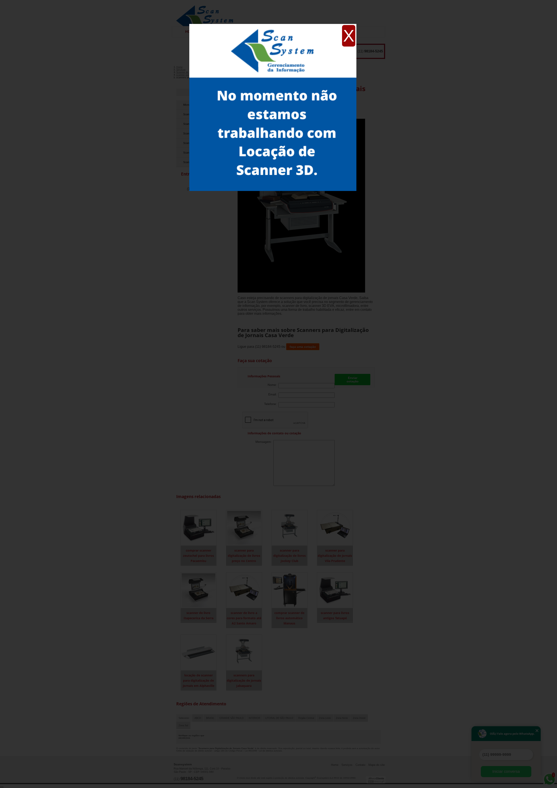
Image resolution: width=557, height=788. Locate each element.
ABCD (198, 718)
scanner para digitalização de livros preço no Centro (244, 555)
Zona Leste (325, 718)
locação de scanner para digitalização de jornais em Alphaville (198, 680)
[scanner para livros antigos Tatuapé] (335, 590)
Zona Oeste (359, 718)
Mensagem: (264, 441)
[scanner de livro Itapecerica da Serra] (198, 590)
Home (334, 764)
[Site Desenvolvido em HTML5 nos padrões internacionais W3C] (376, 781)
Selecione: (184, 718)
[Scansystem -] (206, 13)
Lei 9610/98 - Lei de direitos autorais (263, 751)
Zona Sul (183, 725)
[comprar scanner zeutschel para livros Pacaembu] (198, 527)
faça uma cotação (303, 346)
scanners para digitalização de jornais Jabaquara (244, 680)
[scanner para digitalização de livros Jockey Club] (289, 527)
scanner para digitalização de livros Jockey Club (289, 555)
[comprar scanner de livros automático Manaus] (289, 590)
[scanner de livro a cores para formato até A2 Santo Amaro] (244, 590)
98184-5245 (373, 51)
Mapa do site (376, 764)
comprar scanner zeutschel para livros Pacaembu (198, 555)
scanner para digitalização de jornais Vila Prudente (335, 555)
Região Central (306, 718)
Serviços (346, 764)
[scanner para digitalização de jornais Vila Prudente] (335, 527)
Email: (273, 394)
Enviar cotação (353, 379)
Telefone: (271, 404)
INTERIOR (254, 718)
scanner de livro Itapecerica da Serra (198, 615)
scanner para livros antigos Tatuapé (335, 615)
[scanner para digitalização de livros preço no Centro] (244, 527)
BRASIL (210, 718)
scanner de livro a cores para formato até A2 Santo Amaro (244, 618)
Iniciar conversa (506, 771)
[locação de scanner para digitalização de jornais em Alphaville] (198, 652)
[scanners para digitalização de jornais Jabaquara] (244, 652)
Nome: (273, 384)
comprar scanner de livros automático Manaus (289, 618)
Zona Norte (342, 718)
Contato (360, 764)
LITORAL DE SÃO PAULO (279, 718)
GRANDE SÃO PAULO (231, 718)
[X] (272, 25)
